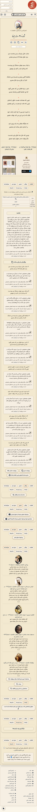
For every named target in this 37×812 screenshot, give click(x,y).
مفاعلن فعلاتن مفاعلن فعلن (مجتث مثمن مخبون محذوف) (16, 197)
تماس (12, 800)
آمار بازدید (12, 795)
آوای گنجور (11, 783)
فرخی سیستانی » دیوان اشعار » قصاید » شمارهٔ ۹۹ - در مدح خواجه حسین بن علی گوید (18, 588)
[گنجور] (32, 5)
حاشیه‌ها (12, 188)
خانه (31, 771)
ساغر (13, 775)
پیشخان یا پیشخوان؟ (9, 788)
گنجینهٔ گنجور (11, 779)
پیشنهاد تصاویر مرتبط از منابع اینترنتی (19, 514)
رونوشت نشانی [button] (12, 471)
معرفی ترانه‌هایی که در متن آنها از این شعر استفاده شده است (18, 707)
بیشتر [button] (19, 684)
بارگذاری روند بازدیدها (18, 729)
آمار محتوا (29, 802)
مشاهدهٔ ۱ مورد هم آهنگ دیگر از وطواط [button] (20, 679)
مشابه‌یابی (29, 783)
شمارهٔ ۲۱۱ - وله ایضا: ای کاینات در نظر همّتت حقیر (27, 148)
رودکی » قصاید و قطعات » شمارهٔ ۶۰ (18, 565)
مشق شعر (14, 184)
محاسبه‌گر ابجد (10, 781)
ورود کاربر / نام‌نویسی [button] (20, 15)
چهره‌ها (30, 798)
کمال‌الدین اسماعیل (21, 31)
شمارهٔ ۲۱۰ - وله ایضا (18, 36)
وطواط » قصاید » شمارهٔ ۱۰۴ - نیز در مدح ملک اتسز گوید (18, 663)
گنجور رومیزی (11, 773)
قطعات (13, 31)
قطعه (16, 202)
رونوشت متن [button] (26, 471)
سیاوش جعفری (15, 204)
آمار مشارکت (11, 793)
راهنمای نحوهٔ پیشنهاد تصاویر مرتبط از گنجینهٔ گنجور (20, 519)
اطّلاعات (31, 184)
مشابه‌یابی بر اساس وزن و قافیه (19, 689)
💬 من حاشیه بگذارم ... (14, 749)
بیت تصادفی (29, 773)
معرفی (30, 794)
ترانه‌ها (25, 188)
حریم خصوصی (11, 802)
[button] (35, 14)
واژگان (25, 184)
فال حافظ (29, 777)
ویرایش (15, 256)
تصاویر (20, 184)
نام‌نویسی (11, 755)
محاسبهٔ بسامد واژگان (19, 495)
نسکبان (12, 790)
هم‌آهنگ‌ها (6, 184)
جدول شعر (29, 775)
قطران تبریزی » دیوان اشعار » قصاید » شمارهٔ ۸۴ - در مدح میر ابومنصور (18, 616)
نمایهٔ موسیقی (28, 779)
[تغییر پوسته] (4, 808)
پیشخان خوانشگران (9, 786)
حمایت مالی (29, 800)
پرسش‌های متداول (27, 796)
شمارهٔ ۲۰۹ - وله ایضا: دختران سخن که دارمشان (9, 148)
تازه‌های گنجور (29, 786)
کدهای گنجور (11, 771)
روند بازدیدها (19, 188)
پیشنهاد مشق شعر (18, 537)
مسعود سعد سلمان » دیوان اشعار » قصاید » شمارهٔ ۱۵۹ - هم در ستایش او (18, 636)
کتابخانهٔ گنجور (11, 777)
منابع (13, 798)
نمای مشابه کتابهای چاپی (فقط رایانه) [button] (19, 475)
